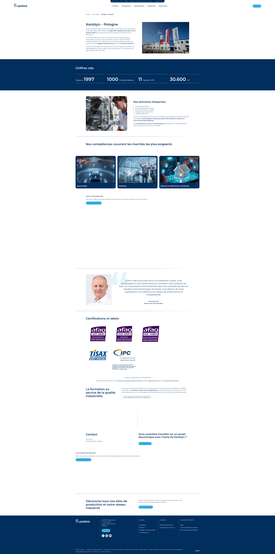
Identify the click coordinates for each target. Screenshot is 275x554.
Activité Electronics (169, 525)
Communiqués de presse (189, 527)
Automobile (96, 172)
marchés (138, 144)
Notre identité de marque (189, 530)
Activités (168, 520)
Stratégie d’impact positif (142, 1)
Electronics (115, 1)
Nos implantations (146, 507)
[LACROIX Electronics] (83, 521)
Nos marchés (126, 6)
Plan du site (96, 551)
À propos (115, 6)
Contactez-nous (145, 443)
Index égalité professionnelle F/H (84, 551)
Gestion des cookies (106, 551)
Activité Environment (169, 527)
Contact (257, 6)
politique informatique (171, 380)
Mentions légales (80, 549)
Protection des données (130, 549)
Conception (151, 6)
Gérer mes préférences (93, 203)
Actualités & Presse (189, 520)
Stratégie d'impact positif (147, 530)
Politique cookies (143, 549)
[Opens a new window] (103, 535)
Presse (147, 527)
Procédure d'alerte (154, 549)
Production (163, 6)
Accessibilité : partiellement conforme (113, 549)
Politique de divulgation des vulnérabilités (171, 549)
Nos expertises (139, 6)
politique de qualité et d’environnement (130, 380)
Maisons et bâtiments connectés (179, 172)
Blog (151, 1)
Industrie (137, 172)
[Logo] (20, 5)
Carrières (132, 1)
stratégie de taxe (153, 380)
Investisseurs (148, 532)
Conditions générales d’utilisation (93, 549)
